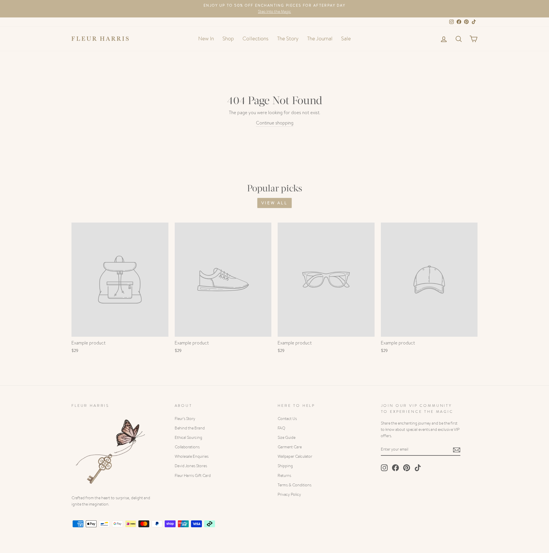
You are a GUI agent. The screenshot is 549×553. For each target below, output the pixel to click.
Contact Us (287, 418)
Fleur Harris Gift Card (193, 475)
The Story (288, 38)
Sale (346, 38)
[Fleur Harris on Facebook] (395, 467)
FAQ (281, 428)
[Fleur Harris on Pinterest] (406, 467)
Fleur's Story (185, 418)
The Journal (320, 38)
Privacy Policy (289, 494)
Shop (228, 38)
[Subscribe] (456, 449)
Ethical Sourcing (188, 437)
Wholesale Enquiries (191, 456)
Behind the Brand (190, 428)
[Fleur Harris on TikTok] (417, 467)
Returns (284, 475)
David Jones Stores (191, 466)
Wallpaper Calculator (295, 456)
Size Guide (286, 437)
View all (274, 203)
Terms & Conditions (294, 485)
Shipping (285, 466)
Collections (255, 38)
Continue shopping (274, 123)
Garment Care (290, 447)
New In (206, 38)
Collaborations (187, 447)
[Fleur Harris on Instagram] (384, 467)
